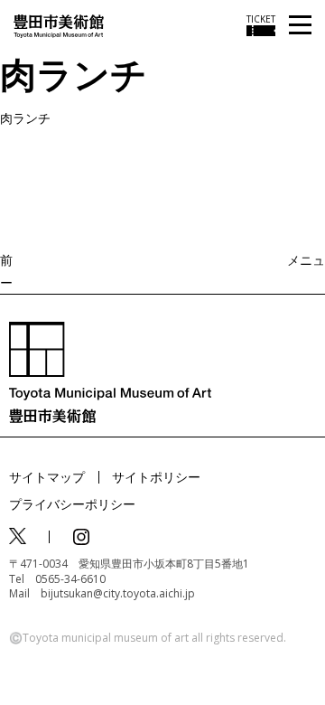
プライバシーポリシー (72, 503)
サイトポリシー (156, 476)
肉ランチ (25, 118)
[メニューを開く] (300, 25)
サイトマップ (47, 476)
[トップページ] (59, 25)
